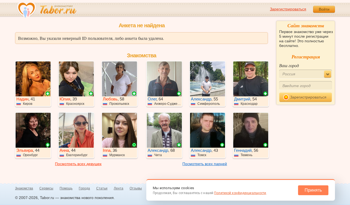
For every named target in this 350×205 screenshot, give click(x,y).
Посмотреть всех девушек (78, 164)
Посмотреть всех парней (204, 164)
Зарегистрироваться (288, 9)
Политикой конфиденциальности (240, 193)
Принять (313, 190)
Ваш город (289, 65)
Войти (324, 9)
